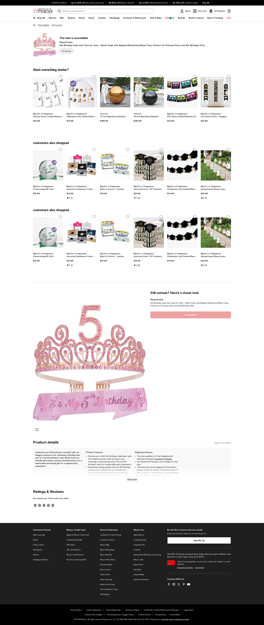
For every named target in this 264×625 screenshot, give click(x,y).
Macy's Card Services (75, 555)
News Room (138, 565)
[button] (90, 362)
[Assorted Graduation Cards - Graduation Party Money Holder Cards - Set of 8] (82, 165)
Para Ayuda (37, 550)
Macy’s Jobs (138, 560)
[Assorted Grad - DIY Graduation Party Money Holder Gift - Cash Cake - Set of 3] (149, 165)
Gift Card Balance (74, 550)
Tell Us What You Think (109, 589)
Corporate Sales (140, 540)
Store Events (105, 574)
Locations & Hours (107, 540)
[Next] (228, 92)
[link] (48, 117)
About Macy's (139, 535)
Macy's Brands (106, 555)
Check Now (199, 568)
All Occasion (57, 25)
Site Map (137, 570)
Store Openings (106, 579)
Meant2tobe (66, 42)
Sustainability (139, 574)
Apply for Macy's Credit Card (78, 535)
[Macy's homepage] (34, 25)
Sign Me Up (199, 540)
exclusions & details (163, 459)
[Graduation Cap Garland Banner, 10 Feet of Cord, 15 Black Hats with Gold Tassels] (182, 165)
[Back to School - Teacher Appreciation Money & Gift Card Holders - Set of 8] (115, 165)
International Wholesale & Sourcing (147, 555)
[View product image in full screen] (36, 429)
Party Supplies (43, 25)
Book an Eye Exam (107, 584)
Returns (36, 555)
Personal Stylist (106, 565)
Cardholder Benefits (74, 540)
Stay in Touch (105, 570)
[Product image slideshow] (90, 362)
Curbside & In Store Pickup (110, 535)
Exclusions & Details (185, 568)
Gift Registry (105, 594)
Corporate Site (139, 545)
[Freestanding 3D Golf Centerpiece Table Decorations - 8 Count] (48, 165)
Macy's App (104, 545)
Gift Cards (70, 545)
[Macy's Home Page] (42, 11)
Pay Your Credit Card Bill (76, 560)
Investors (137, 550)
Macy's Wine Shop (107, 560)
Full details (66, 51)
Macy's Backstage (107, 550)
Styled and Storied (141, 579)
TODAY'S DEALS (59, 3)
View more (132, 479)
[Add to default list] (60, 76)
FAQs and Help (39, 535)
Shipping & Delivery (40, 560)
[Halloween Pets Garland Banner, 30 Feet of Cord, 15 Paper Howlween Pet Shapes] (82, 92)
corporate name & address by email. (175, 619)
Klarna (35, 540)
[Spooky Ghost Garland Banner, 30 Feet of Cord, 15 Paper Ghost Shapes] (48, 92)
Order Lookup (38, 545)
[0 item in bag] (229, 11)
